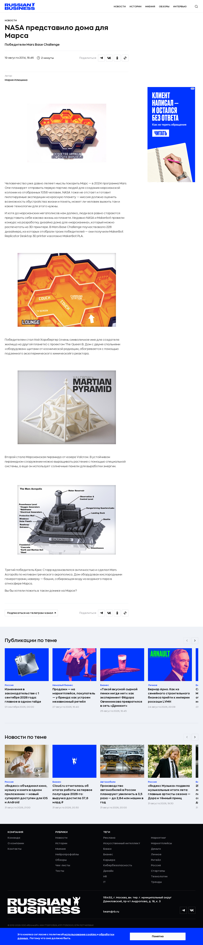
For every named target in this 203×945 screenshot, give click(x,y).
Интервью (180, 6)
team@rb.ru (111, 911)
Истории (135, 6)
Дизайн (108, 871)
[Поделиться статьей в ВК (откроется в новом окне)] (109, 58)
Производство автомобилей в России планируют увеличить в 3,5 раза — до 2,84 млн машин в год (121, 794)
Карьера (109, 860)
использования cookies (80, 934)
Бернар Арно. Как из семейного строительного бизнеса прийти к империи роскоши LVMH (169, 695)
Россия (156, 865)
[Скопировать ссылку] (125, 58)
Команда (14, 838)
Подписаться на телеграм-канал (30, 613)
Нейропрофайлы (67, 854)
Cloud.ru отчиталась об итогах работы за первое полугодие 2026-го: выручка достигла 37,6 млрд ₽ (72, 794)
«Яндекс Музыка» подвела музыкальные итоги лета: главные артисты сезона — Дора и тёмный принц (169, 792)
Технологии (159, 876)
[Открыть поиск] (196, 6)
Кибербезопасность (117, 865)
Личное (156, 854)
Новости (120, 6)
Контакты (14, 849)
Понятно (158, 936)
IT (104, 882)
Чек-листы (62, 865)
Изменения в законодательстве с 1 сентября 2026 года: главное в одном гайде (23, 695)
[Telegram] (183, 910)
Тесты (59, 871)
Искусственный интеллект (121, 843)
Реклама (109, 838)
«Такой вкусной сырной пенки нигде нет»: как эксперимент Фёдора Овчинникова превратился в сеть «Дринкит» (121, 697)
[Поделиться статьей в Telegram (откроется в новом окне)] (101, 58)
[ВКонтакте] (191, 910)
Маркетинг (158, 838)
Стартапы (158, 871)
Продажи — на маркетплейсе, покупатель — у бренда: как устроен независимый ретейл (73, 695)
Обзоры (164, 6)
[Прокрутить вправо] (195, 640)
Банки (107, 849)
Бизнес (108, 854)
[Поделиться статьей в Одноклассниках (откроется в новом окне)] (117, 58)
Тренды (156, 882)
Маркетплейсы (161, 843)
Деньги (156, 849)
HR (105, 876)
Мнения (150, 6)
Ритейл (156, 860)
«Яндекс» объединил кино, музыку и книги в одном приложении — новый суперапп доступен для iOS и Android (26, 794)
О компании (16, 843)
